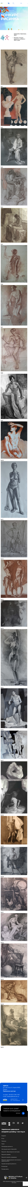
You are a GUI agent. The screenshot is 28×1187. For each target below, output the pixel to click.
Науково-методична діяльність (8, 1163)
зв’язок (18, 1113)
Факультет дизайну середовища (9, 1157)
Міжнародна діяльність (7, 1146)
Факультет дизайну (6, 1154)
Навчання (3, 1141)
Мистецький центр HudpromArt (9, 1149)
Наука (2, 1143)
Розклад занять (5, 1169)
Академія (3, 1135)
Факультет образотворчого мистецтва (10, 1151)
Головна (2, 10)
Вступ (2, 1138)
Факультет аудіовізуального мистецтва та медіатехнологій (11, 1160)
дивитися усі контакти (15, 1100)
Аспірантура (4, 1166)
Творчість (6, 10)
